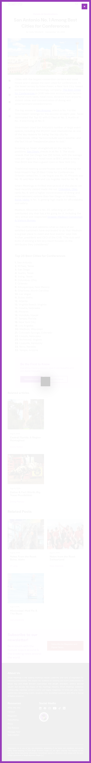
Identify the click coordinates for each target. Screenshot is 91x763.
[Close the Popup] (84, 6)
